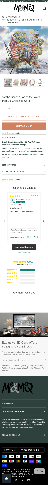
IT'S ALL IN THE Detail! (13, 171)
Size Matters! (9, 165)
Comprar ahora (24, 126)
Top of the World (11, 17)
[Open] (6, 478)
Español (8, 450)
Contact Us (8, 472)
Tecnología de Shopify (13, 476)
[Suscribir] (43, 360)
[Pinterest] (16, 480)
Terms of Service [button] (11, 435)
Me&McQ (8, 469)
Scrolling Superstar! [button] (13, 411)
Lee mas (5, 157)
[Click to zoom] (24, 50)
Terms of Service (24, 472)
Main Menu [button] (7, 403)
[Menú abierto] (6, 8)
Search (22, 469)
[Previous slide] (2, 48)
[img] (15, 196)
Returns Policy (27, 474)
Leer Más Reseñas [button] (24, 247)
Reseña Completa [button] (17, 237)
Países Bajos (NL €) (30, 450)
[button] (7, 133)
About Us (32, 469)
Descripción (8, 138)
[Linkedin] (28, 480)
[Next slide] (45, 48)
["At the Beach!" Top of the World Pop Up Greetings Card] (8, 82)
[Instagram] (22, 480)
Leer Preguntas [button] (24, 252)
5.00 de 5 (31, 262)
